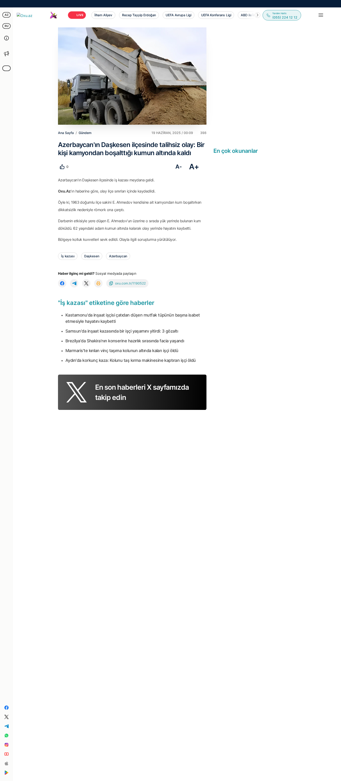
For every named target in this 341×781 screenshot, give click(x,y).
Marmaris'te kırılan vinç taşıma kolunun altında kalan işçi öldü (121, 350)
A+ (194, 167)
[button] (257, 15)
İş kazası (67, 256)
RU (7, 26)
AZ (7, 14)
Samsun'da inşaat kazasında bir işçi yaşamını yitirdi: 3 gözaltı (121, 331)
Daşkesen (91, 256)
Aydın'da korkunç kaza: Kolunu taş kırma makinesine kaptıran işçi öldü (130, 360)
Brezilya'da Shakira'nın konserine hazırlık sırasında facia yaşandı (124, 340)
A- (178, 166)
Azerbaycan (118, 256)
